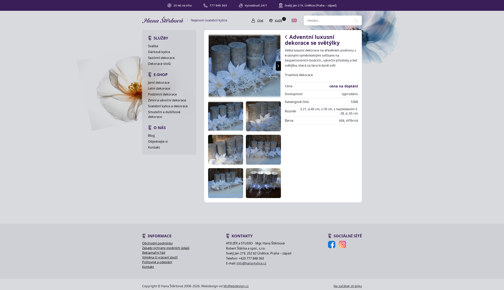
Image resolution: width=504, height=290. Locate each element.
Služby (161, 38)
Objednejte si (158, 141)
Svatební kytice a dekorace (168, 106)
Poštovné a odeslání (157, 262)
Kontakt (154, 147)
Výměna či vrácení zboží (160, 257)
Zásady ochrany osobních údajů (165, 248)
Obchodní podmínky (157, 243)
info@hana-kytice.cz (251, 263)
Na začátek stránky (348, 286)
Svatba (153, 46)
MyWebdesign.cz (236, 286)
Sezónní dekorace (161, 58)
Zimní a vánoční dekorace (167, 100)
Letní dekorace (159, 88)
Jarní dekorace (159, 82)
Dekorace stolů (159, 63)
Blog (151, 135)
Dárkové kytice (159, 52)
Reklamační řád (153, 253)
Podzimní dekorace (162, 94)
